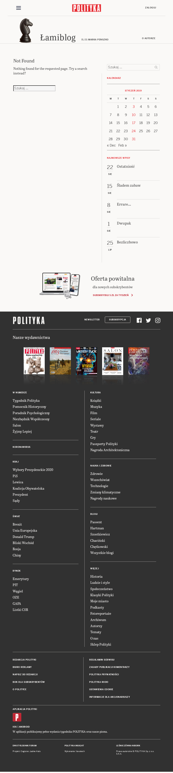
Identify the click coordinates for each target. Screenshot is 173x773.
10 (134, 115)
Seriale (95, 418)
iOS (15, 726)
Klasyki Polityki (102, 594)
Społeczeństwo (101, 588)
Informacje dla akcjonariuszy (109, 697)
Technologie (99, 485)
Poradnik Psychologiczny (31, 412)
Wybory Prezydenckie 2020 (33, 469)
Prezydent (20, 494)
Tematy (95, 631)
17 (133, 123)
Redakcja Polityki (24, 659)
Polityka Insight (74, 745)
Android (24, 726)
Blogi (94, 514)
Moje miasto (99, 601)
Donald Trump (23, 536)
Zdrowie (96, 473)
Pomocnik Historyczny (29, 406)
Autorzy (96, 625)
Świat (16, 516)
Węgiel (18, 591)
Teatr (94, 431)
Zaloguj (150, 7)
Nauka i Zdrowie (101, 465)
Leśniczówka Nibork (128, 745)
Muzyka (96, 406)
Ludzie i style (100, 582)
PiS (15, 475)
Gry (93, 437)
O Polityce (19, 689)
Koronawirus (22, 447)
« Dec (111, 145)
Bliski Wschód (23, 542)
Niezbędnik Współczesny (31, 418)
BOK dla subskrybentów (29, 682)
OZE (16, 597)
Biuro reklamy (22, 667)
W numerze (20, 392)
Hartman (97, 528)
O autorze (148, 38)
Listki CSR (20, 609)
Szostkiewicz (100, 534)
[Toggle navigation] (18, 8)
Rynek (17, 571)
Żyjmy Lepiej (22, 431)
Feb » (122, 145)
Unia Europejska (25, 530)
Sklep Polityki (100, 644)
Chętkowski (99, 546)
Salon (17, 425)
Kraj (16, 461)
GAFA (17, 603)
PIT (15, 584)
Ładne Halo (35, 751)
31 (133, 139)
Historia (96, 576)
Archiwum (98, 619)
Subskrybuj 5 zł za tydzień (110, 295)
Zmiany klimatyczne (105, 492)
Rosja (17, 548)
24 (134, 131)
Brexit (17, 524)
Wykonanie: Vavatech (75, 751)
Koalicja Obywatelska (28, 488)
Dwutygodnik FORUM (25, 745)
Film (93, 412)
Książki (95, 400)
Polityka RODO (98, 682)
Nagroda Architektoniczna (110, 449)
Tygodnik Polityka (26, 400)
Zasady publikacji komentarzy (109, 667)
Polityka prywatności (104, 674)
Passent (96, 521)
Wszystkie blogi (102, 552)
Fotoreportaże (100, 613)
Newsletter (92, 319)
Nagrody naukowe (103, 498)
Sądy (16, 500)
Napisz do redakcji (25, 674)
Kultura (95, 392)
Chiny (17, 555)
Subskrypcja (117, 319)
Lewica (18, 482)
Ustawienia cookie (101, 689)
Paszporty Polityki (104, 443)
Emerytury (21, 578)
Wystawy (97, 425)
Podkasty (97, 607)
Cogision (25, 751)
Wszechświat (100, 479)
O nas (94, 638)
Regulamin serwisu (102, 659)
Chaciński (97, 540)
